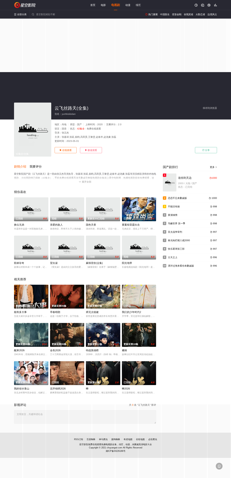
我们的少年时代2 (131, 312)
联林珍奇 (19, 263)
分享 (206, 150)
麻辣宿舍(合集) (94, 263)
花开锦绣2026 (58, 388)
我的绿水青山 (21, 388)
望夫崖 (54, 263)
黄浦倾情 (172, 215)
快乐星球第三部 (176, 248)
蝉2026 (126, 388)
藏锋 (124, 350)
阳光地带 (127, 263)
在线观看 (66, 150)
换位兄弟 (19, 224)
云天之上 (172, 257)
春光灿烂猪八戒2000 (179, 240)
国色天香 (91, 224)
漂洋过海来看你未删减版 (181, 265)
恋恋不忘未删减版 (177, 198)
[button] (22, 166)
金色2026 (55, 350)
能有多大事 (20, 312)
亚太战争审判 (175, 232)
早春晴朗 (55, 312)
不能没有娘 (174, 206)
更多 (213, 167)
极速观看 (91, 150)
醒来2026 (19, 350)
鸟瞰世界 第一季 (176, 223)
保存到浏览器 (210, 108)
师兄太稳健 (92, 312)
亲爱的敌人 (56, 224)
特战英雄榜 (92, 350)
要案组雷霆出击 (131, 224)
